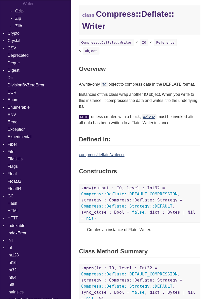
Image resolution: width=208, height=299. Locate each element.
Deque (14, 63)
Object (91, 51)
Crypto (14, 33)
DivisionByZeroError (26, 85)
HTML (13, 211)
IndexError (17, 233)
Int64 (12, 277)
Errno (13, 122)
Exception (17, 129)
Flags (13, 166)
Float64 (14, 188)
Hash (12, 203)
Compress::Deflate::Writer (106, 42)
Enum (13, 100)
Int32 (12, 270)
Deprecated (18, 55)
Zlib (18, 26)
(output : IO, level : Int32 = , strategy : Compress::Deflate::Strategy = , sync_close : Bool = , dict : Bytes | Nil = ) (138, 203)
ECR (12, 92)
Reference (165, 42)
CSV (12, 48)
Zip (18, 18)
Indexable (16, 225)
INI (10, 240)
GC (11, 196)
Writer (28, 4)
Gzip (19, 11)
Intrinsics (16, 292)
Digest (13, 70)
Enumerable (19, 107)
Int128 (13, 255)
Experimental (19, 137)
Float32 (14, 181)
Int (10, 248)
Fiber (12, 144)
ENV (12, 115)
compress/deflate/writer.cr (102, 155)
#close (149, 117)
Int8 (11, 285)
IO (144, 42)
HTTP (13, 218)
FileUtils (15, 159)
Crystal (14, 41)
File (11, 152)
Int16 (12, 262)
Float (12, 174)
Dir (10, 78)
